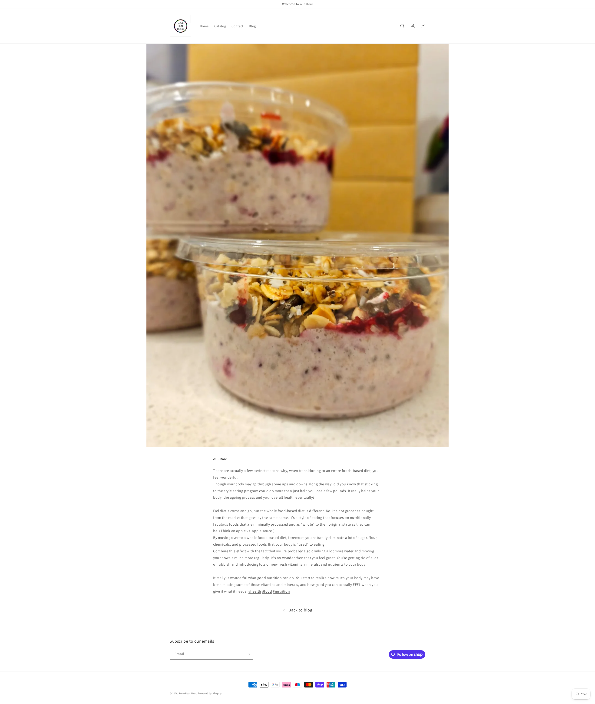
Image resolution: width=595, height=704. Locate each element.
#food (267, 591)
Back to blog (300, 610)
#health (254, 591)
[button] (402, 26)
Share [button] (222, 459)
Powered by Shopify (210, 693)
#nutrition (281, 591)
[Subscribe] (248, 654)
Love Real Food (188, 693)
